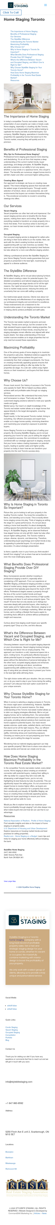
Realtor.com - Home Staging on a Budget (20, 836)
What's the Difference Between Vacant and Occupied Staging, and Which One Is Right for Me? (27, 62)
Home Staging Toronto (24, 19)
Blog (7, 1040)
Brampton (9, 1152)
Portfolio (9, 1037)
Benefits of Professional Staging (23, 34)
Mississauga (10, 1163)
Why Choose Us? (17, 46)
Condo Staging (12, 1027)
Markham (9, 1157)
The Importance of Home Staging (23, 31)
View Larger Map (10, 881)
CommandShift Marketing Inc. (21, 1213)
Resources (14, 80)
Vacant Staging (12, 1029)
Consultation (11, 1035)
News (44, 1213)
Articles (37, 1213)
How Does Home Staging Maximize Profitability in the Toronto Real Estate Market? (25, 75)
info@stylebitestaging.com (19, 1081)
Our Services (15, 36)
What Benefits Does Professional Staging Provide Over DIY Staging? (27, 55)
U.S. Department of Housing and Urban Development (25, 828)
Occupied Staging (13, 1032)
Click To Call (11, 12)
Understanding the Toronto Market (24, 41)
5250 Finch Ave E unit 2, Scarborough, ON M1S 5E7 (27, 1133)
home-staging (16, 939)
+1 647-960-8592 (14, 1103)
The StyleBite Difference (20, 39)
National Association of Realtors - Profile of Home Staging (27, 820)
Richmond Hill (11, 1169)
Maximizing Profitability (19, 44)
